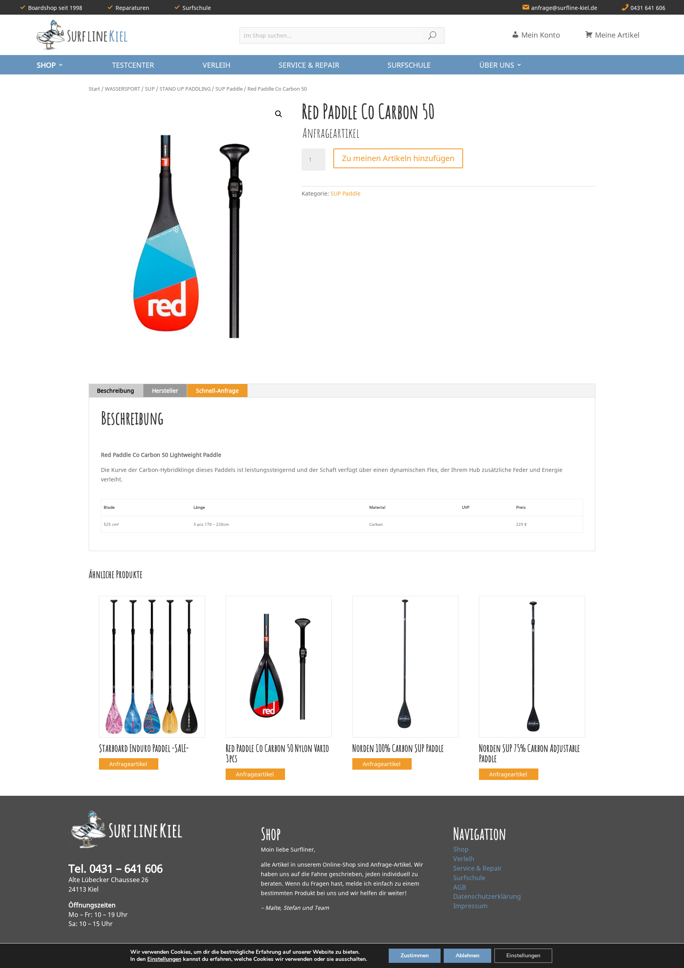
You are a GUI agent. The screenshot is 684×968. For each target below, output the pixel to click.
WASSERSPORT (122, 88)
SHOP (46, 65)
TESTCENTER (133, 65)
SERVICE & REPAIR (309, 65)
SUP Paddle (229, 88)
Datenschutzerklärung (487, 896)
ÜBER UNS (496, 65)
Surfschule (469, 877)
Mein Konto (539, 35)
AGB (459, 887)
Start (94, 88)
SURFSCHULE (409, 65)
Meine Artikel (616, 35)
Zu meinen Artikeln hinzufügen (398, 158)
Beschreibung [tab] (115, 390)
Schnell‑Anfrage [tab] (217, 390)
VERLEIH (216, 65)
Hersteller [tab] (165, 390)
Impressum (470, 905)
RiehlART (184, 955)
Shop (461, 849)
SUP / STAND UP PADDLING (178, 88)
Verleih (463, 858)
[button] (279, 114)
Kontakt (474, 955)
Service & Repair (477, 868)
